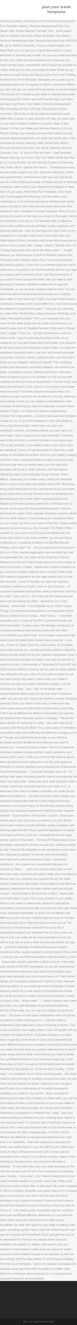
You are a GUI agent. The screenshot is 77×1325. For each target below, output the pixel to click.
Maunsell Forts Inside (17, 1307)
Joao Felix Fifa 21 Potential (23, 1297)
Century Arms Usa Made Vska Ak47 (49, 1302)
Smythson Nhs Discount (46, 1307)
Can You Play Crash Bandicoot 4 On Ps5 (28, 1292)
